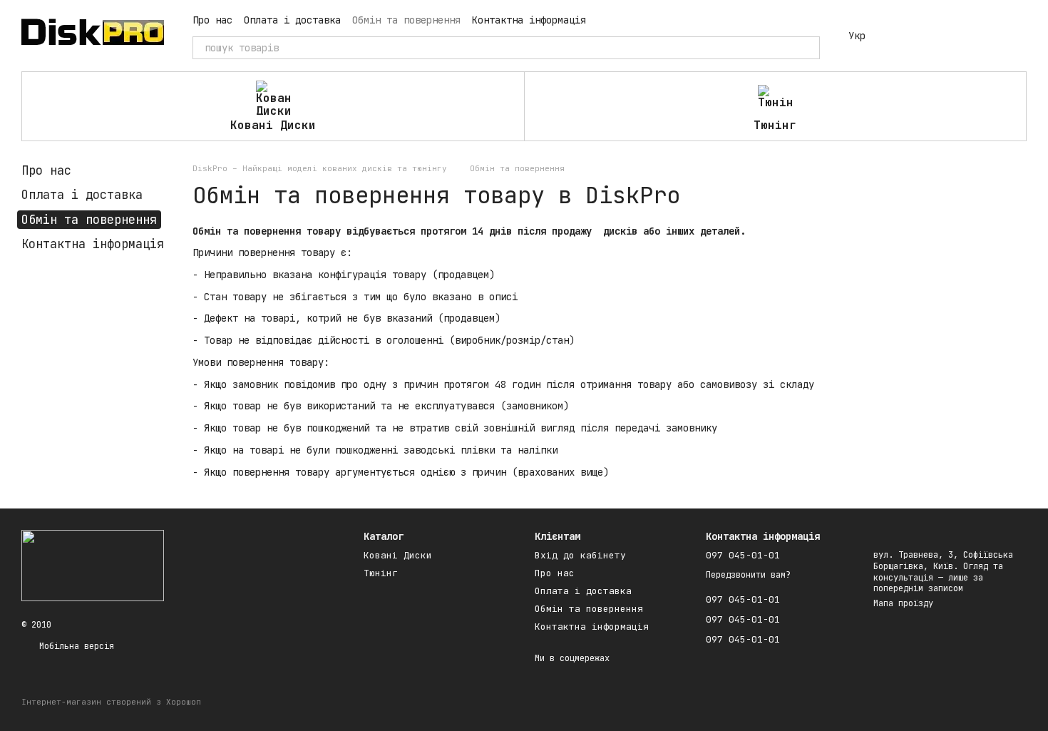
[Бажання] (941, 35)
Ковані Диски (273, 125)
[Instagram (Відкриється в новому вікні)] (606, 20)
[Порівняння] (904, 35)
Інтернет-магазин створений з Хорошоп (111, 702)
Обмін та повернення (406, 20)
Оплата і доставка (292, 20)
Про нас (212, 20)
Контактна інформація (529, 20)
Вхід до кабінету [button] (580, 555)
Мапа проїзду (903, 603)
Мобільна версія (74, 646)
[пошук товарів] (808, 47)
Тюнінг (775, 125)
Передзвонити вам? (748, 575)
